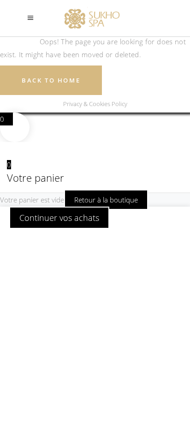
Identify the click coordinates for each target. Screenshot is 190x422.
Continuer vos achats (59, 217)
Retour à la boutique (106, 199)
